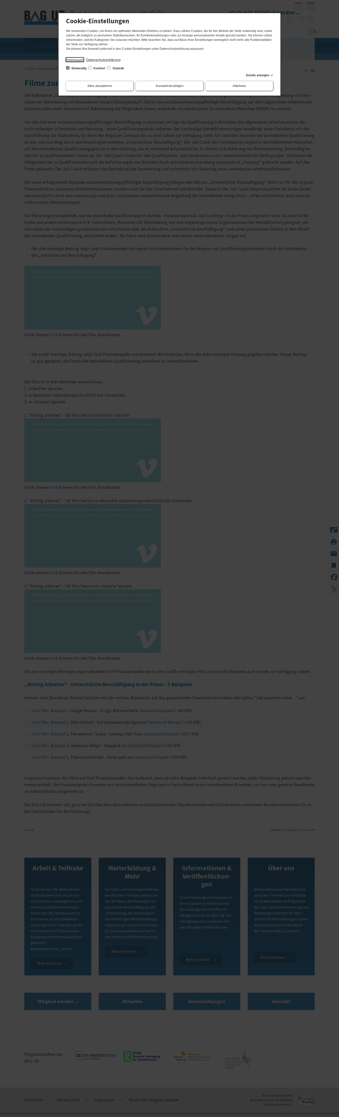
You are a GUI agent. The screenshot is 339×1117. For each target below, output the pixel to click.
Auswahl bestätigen (169, 86)
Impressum (75, 60)
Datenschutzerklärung (103, 60)
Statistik (118, 68)
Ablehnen (239, 86)
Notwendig (79, 68)
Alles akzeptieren (99, 86)
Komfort (99, 68)
